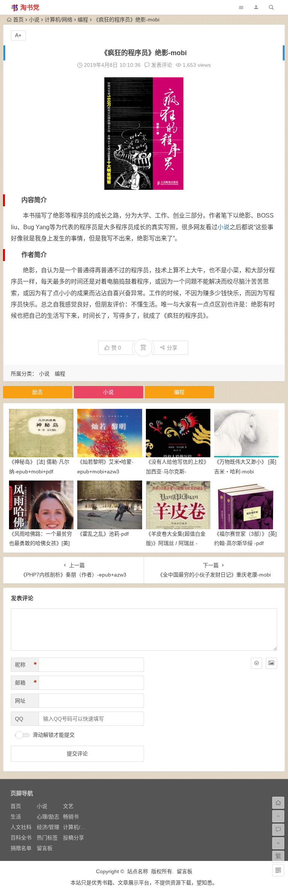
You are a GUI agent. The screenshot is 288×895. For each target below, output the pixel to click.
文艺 (68, 806)
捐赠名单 (21, 848)
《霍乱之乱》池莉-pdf (103, 534)
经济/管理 (48, 827)
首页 (18, 20)
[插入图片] (271, 663)
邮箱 (26, 683)
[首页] (278, 803)
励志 (37, 392)
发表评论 (161, 65)
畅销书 (71, 817)
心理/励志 (48, 817)
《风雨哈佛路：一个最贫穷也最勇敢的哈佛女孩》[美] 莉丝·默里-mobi (40, 543)
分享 (172, 348)
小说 (34, 20)
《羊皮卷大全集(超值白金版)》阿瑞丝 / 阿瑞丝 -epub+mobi (176, 543)
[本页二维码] (278, 870)
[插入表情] (256, 663)
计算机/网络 (58, 20)
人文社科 (21, 827)
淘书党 (29, 7)
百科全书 (21, 838)
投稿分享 (73, 838)
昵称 (26, 665)
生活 (15, 817)
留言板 (44, 848)
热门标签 (47, 838)
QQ (19, 719)
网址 (20, 701)
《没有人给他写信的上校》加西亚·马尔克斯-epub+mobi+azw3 (177, 471)
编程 (83, 20)
